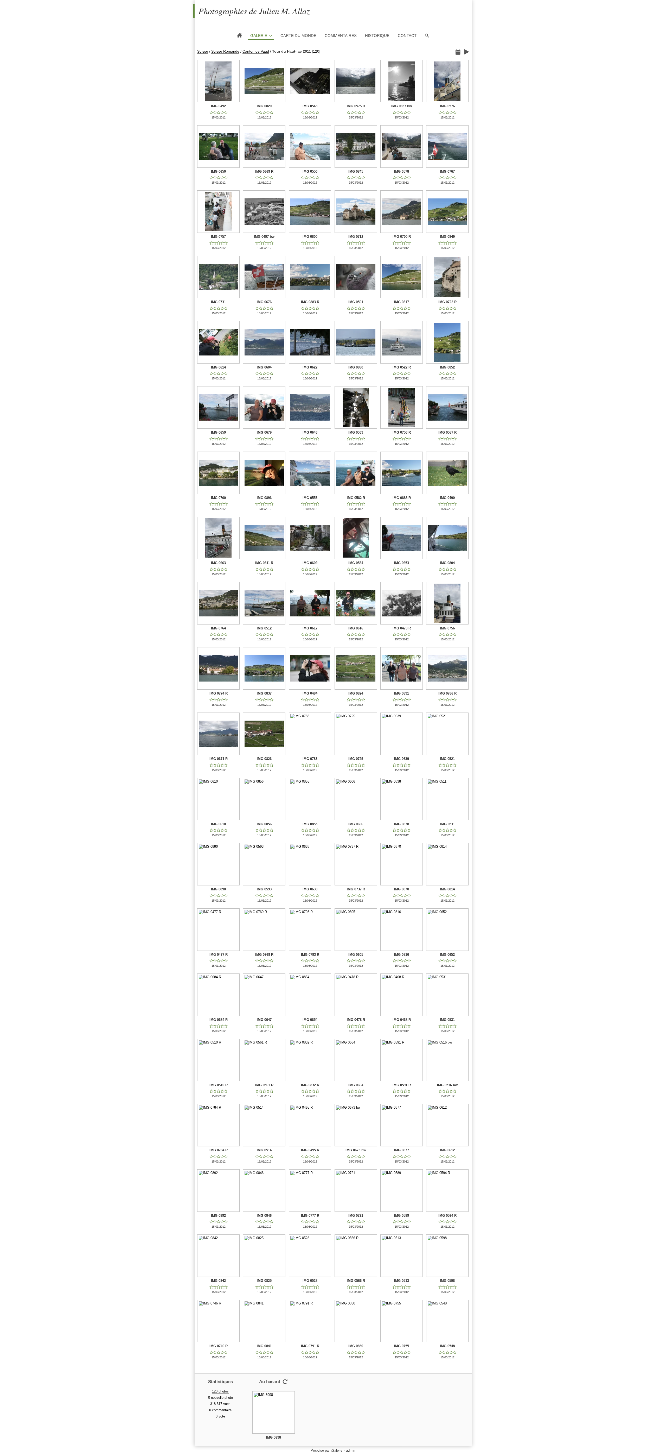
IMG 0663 (218, 563)
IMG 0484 (310, 693)
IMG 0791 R (310, 1346)
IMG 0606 (355, 824)
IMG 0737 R (356, 889)
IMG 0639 (401, 759)
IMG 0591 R (402, 1085)
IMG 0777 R (310, 1215)
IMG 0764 (218, 628)
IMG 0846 (264, 1215)
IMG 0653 (401, 563)
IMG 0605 (355, 955)
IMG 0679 (264, 432)
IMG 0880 (355, 367)
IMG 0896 (264, 498)
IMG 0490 (447, 498)
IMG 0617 (310, 628)
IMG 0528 (310, 1281)
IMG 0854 (310, 1020)
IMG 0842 (218, 1281)
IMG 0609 (310, 563)
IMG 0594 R (447, 1215)
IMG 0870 (401, 889)
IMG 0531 (447, 1020)
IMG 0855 (310, 824)
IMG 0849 (447, 237)
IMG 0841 (264, 1346)
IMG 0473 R (402, 628)
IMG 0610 (218, 824)
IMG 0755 (401, 1346)
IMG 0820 (264, 106)
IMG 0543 (310, 106)
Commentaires (341, 35)
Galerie (258, 35)
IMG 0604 (264, 367)
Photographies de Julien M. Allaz (254, 10)
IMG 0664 (355, 1085)
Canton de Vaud (255, 51)
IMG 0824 (355, 693)
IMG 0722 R (447, 302)
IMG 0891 (401, 693)
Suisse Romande (225, 51)
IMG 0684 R (218, 1020)
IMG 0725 (355, 759)
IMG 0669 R (264, 171)
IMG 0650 (218, 171)
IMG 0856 (264, 824)
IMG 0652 (447, 955)
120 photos (220, 1391)
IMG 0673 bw (355, 1150)
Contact (407, 35)
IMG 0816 (401, 955)
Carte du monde (298, 35)
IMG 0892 (218, 1215)
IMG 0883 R (310, 302)
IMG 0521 (447, 759)
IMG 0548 (447, 1346)
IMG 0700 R (402, 237)
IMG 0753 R (402, 432)
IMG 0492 (218, 106)
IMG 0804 (447, 563)
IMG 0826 (264, 759)
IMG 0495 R (310, 1150)
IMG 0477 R (218, 955)
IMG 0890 (218, 889)
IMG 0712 (355, 237)
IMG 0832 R (310, 1085)
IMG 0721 (355, 1215)
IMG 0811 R (264, 563)
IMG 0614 (218, 367)
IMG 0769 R (264, 955)
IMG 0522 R (402, 367)
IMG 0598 (447, 1281)
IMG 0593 (264, 889)
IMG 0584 (355, 563)
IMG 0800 (310, 237)
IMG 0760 (218, 498)
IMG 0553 (310, 498)
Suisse (202, 51)
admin (350, 1450)
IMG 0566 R (356, 1281)
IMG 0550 (310, 171)
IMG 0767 (447, 171)
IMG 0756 (447, 628)
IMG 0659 (218, 432)
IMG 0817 (401, 302)
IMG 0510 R (218, 1085)
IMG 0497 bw (264, 237)
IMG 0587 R (447, 432)
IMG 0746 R (218, 1346)
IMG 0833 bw (401, 106)
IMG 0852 (447, 367)
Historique (377, 35)
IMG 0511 (447, 824)
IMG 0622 (310, 367)
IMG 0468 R (402, 1020)
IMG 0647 (264, 1020)
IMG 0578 (401, 171)
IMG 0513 (401, 1281)
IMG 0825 (264, 1281)
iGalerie (336, 1450)
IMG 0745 (355, 171)
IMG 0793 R (310, 955)
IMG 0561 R (264, 1085)
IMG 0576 (447, 106)
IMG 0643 (310, 432)
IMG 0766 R (447, 693)
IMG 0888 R (402, 498)
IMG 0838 (401, 824)
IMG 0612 (447, 1150)
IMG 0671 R (218, 759)
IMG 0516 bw (447, 1085)
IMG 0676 (264, 302)
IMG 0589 (401, 1215)
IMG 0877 (401, 1150)
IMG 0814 (447, 889)
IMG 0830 (355, 1346)
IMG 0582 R (356, 498)
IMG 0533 (355, 432)
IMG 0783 (310, 759)
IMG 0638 (310, 889)
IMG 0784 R (218, 1150)
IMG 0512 (264, 628)
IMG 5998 (273, 1437)
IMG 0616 (355, 628)
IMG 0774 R (218, 693)
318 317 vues (220, 1404)
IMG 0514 (264, 1150)
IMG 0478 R (356, 1020)
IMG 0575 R (356, 106)
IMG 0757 (218, 237)
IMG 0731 (218, 302)
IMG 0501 (355, 302)
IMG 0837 (264, 693)
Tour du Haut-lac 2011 (291, 51)
